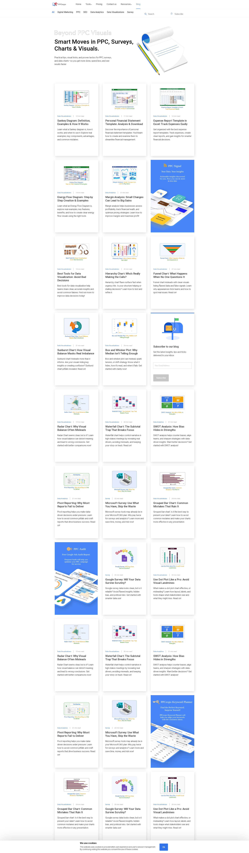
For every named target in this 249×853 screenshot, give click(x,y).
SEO (85, 12)
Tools (88, 4)
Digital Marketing (65, 12)
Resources (126, 4)
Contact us (111, 4)
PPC (78, 12)
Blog (138, 4)
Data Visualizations (115, 12)
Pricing (99, 4)
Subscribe (161, 378)
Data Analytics (97, 12)
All (53, 12)
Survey (130, 12)
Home (78, 4)
